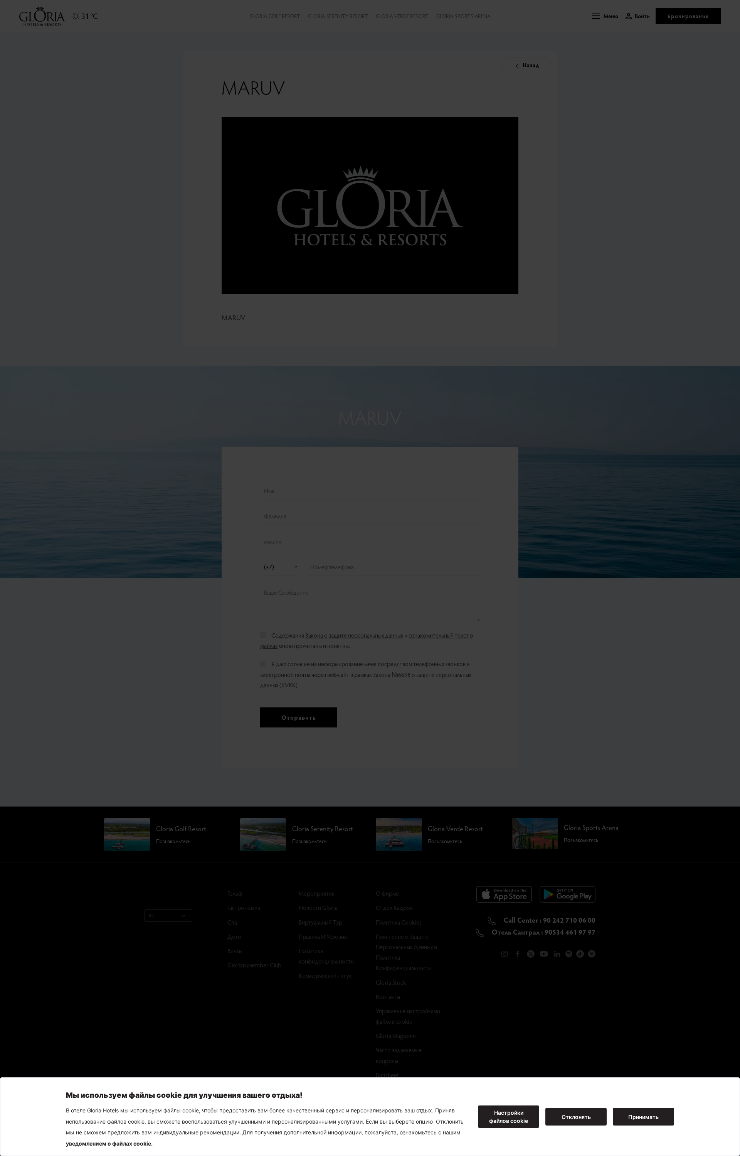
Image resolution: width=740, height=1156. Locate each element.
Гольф (234, 893)
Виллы (234, 951)
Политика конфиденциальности (326, 956)
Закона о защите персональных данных (354, 635)
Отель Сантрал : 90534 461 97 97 (542, 932)
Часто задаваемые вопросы (399, 1055)
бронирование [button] (688, 16)
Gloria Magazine (396, 1035)
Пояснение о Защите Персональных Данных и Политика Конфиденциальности (406, 952)
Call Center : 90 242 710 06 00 (548, 920)
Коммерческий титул (325, 975)
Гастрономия (243, 907)
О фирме (387, 893)
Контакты (388, 996)
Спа (232, 922)
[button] (605, 16)
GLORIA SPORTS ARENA (463, 16)
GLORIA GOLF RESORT (275, 16)
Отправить (298, 717)
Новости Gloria (318, 907)
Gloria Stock (391, 982)
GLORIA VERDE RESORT (402, 16)
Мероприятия (317, 893)
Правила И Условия (323, 936)
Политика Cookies (399, 922)
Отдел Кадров (394, 907)
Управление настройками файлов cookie (408, 1016)
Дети (234, 936)
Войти (642, 16)
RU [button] (152, 915)
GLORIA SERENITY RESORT (338, 16)
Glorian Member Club (254, 965)
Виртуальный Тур (320, 922)
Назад (530, 65)
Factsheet (387, 1075)
